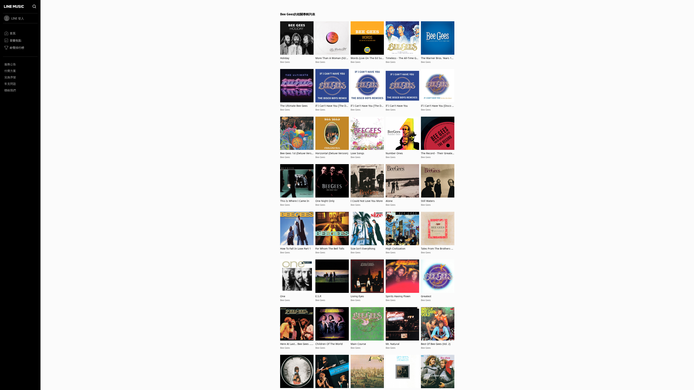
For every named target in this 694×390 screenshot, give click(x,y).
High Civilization (395, 248)
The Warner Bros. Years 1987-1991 (437, 58)
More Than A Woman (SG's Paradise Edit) (331, 58)
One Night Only (324, 200)
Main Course (358, 343)
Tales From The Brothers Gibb (437, 248)
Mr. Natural (392, 343)
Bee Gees (285, 62)
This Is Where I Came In (294, 200)
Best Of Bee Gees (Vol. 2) (435, 343)
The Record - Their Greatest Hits (437, 153)
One (282, 296)
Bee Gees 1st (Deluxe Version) (296, 153)
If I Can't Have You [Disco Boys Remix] (437, 105)
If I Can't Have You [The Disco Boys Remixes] (367, 105)
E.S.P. (318, 296)
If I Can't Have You (397, 105)
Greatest (426, 296)
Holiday (284, 58)
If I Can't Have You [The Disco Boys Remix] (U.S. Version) (331, 105)
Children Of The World (329, 343)
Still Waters (428, 200)
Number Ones (394, 153)
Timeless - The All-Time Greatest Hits (402, 58)
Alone (389, 200)
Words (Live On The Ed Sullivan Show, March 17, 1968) (367, 58)
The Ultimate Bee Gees (294, 105)
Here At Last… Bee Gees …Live (296, 343)
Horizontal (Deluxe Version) (331, 153)
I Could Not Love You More (367, 200)
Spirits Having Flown (398, 296)
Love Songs (357, 153)
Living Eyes (357, 296)
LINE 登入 (17, 18)
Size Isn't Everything (363, 248)
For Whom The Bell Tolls (329, 248)
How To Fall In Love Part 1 (295, 248)
